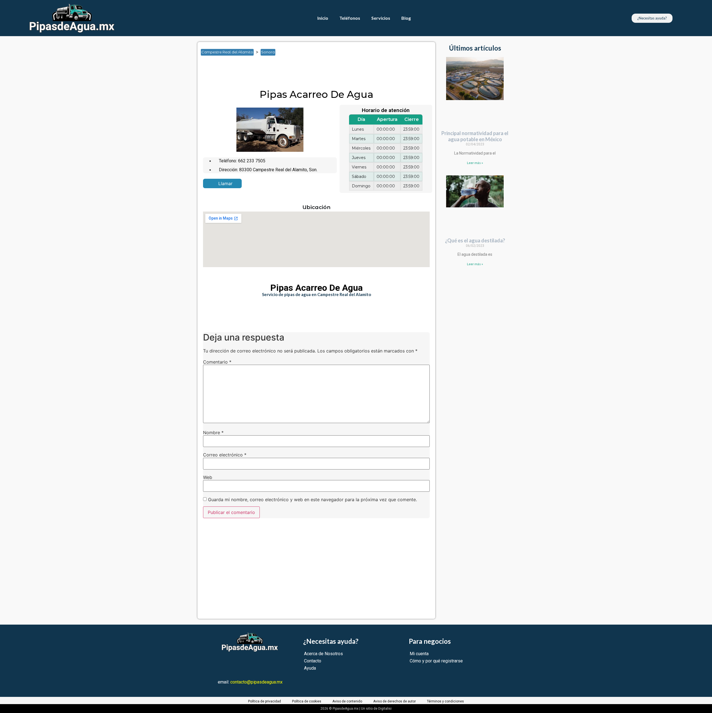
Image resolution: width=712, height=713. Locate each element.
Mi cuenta (419, 653)
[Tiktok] (283, 665)
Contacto (312, 661)
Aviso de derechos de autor (394, 701)
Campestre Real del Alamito (227, 52)
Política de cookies (306, 701)
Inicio (322, 18)
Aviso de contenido (347, 701)
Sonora (268, 52)
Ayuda (310, 668)
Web (207, 477)
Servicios (380, 18)
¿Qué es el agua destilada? (475, 240)
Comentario (217, 362)
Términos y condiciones (445, 701)
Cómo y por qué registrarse (436, 661)
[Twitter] (234, 665)
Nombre (213, 432)
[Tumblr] (266, 665)
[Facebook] (218, 665)
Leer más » (475, 163)
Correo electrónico (224, 455)
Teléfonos (349, 18)
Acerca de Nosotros (323, 653)
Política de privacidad (264, 701)
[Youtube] (250, 665)
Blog (406, 18)
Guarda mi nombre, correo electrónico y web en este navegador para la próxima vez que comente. (312, 499)
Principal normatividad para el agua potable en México (474, 136)
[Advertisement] (301, 74)
